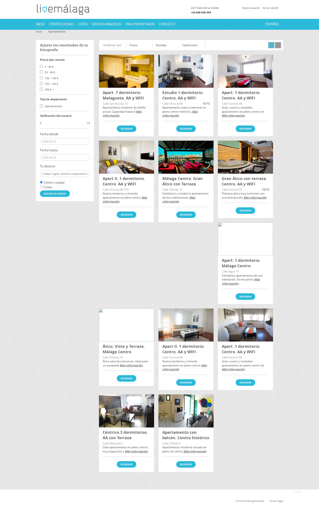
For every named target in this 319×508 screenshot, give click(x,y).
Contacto (167, 24)
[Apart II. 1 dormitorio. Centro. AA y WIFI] (126, 157)
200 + (49, 89)
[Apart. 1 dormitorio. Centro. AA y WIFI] (245, 71)
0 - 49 (49, 66)
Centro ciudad (54, 182)
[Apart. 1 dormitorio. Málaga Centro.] (245, 239)
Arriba (297, 492)
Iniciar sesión (270, 8)
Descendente (148, 46)
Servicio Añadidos (106, 24)
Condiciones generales (249, 501)
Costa (82, 24)
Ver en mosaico (271, 45)
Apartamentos (53, 106)
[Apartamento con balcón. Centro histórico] (186, 410)
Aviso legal (276, 501)
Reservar (126, 128)
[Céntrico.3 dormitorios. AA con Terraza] (126, 410)
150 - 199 (51, 84)
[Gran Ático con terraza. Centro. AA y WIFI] (245, 157)
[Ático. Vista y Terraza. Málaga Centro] (126, 324)
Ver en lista (278, 45)
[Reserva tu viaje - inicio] (63, 9)
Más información (233, 115)
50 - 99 (50, 72)
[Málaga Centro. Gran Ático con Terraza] (186, 157)
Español (272, 24)
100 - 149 (51, 78)
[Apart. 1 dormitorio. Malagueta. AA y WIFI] (126, 71)
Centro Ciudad (61, 24)
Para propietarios (140, 24)
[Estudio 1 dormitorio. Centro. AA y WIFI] (186, 71)
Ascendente (148, 45)
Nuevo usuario (251, 8)
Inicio (40, 24)
